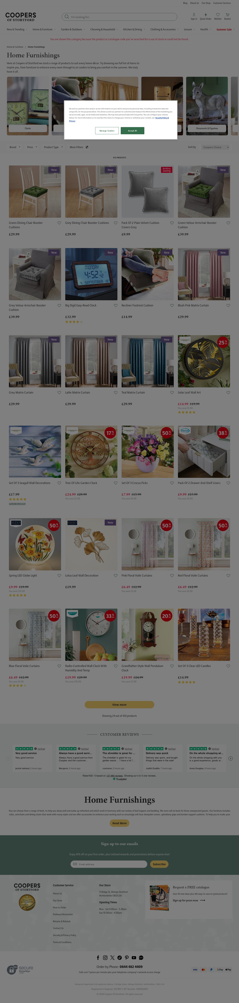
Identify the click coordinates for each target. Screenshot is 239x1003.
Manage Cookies (107, 130)
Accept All (132, 130)
